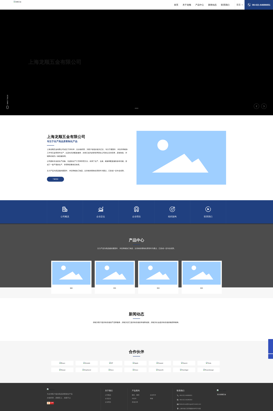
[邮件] (270, 341)
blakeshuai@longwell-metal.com (190, 404)
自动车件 (153, 395)
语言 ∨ (239, 5)
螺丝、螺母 (135, 395)
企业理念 (108, 402)
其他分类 (135, 402)
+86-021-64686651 (185, 395)
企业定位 (108, 398)
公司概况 (108, 395)
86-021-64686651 (261, 5)
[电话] (270, 346)
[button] (136, 108)
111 (84, 201)
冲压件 (134, 398)
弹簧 (151, 398)
